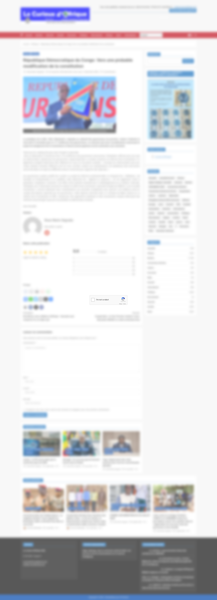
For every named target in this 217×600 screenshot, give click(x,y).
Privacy (120, 303)
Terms (124, 303)
